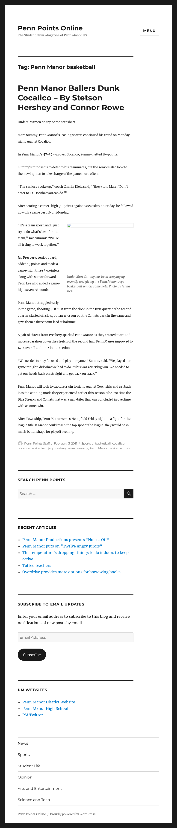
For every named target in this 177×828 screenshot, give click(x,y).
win (128, 448)
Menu (149, 31)
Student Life (29, 766)
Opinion (25, 777)
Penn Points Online (50, 28)
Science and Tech (34, 800)
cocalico (118, 443)
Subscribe (32, 654)
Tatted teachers (36, 565)
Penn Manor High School (45, 708)
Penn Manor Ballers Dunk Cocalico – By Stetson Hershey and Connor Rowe (71, 97)
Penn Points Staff (37, 443)
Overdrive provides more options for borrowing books (71, 572)
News (23, 743)
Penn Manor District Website (48, 702)
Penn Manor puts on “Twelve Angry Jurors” (62, 546)
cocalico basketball (32, 448)
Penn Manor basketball (106, 448)
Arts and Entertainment (40, 788)
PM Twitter (32, 715)
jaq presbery (57, 448)
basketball (103, 443)
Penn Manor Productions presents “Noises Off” (65, 539)
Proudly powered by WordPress (73, 814)
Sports (86, 443)
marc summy (78, 448)
